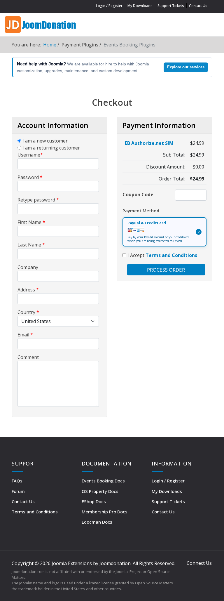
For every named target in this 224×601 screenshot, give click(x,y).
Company (28, 267)
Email (25, 334)
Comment (28, 357)
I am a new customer (44, 141)
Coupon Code (138, 194)
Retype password (38, 200)
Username (30, 155)
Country (28, 312)
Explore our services (185, 67)
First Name (31, 222)
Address (28, 289)
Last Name (31, 245)
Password (30, 177)
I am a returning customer (50, 148)
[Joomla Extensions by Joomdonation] (41, 24)
